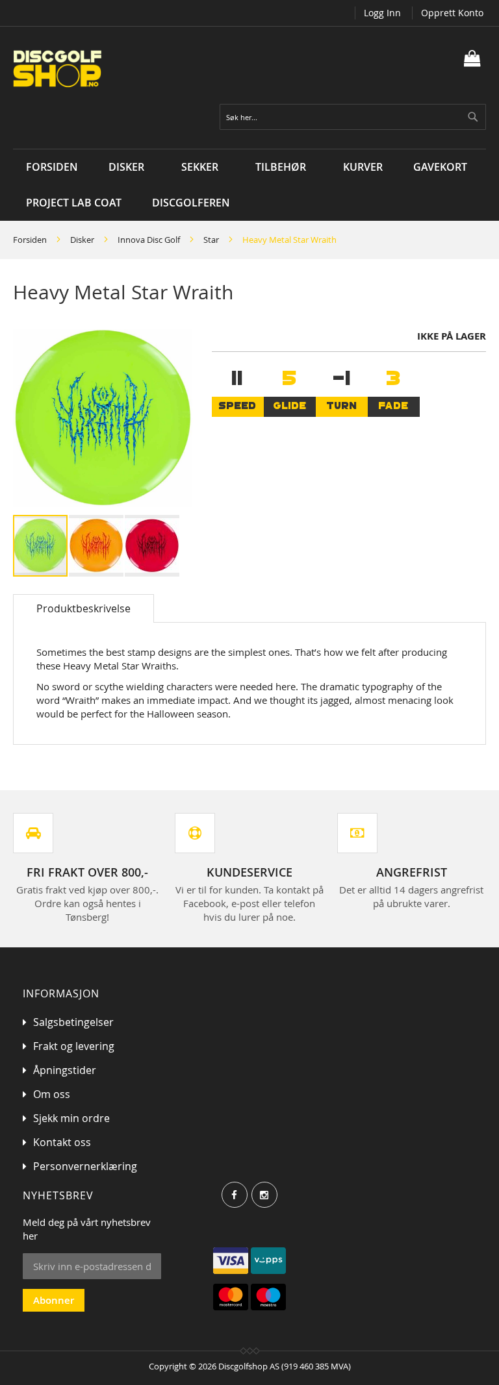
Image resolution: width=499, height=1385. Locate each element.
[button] (97, 546)
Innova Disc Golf (149, 239)
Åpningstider (64, 1070)
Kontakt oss (62, 1142)
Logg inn (382, 12)
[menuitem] (130, 167)
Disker (82, 239)
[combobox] (353, 117)
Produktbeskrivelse (83, 608)
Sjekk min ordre (71, 1118)
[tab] (83, 608)
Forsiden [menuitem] (52, 167)
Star (211, 239)
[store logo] (131, 69)
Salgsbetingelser (73, 1022)
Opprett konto (452, 12)
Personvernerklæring (85, 1166)
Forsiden (30, 239)
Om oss (51, 1094)
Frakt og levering (73, 1046)
